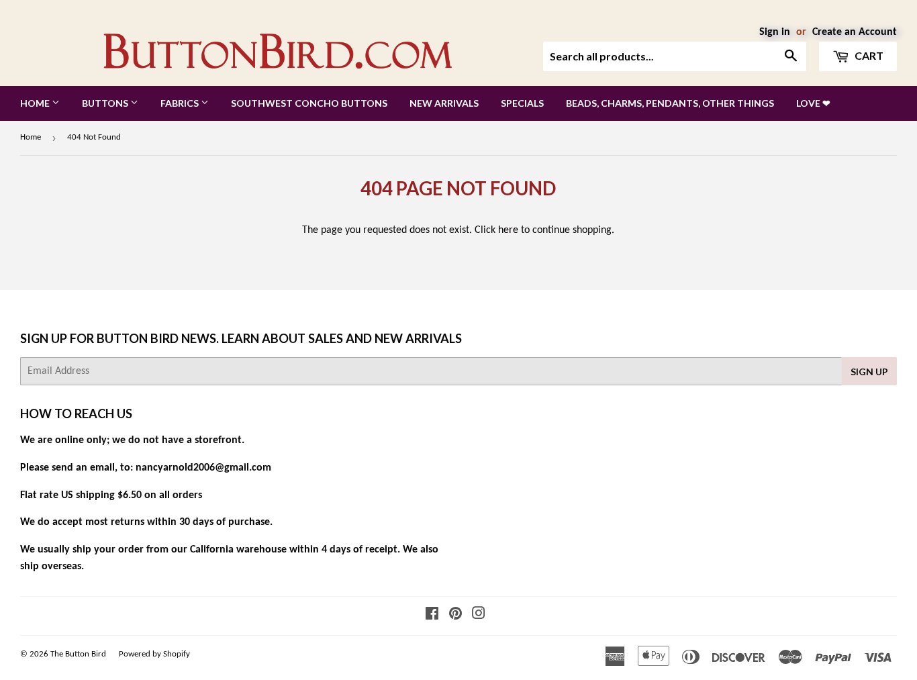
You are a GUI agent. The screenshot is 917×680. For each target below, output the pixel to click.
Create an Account (854, 32)
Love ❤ (813, 103)
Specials (522, 103)
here (508, 230)
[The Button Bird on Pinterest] (455, 615)
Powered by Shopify (154, 654)
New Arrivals (444, 103)
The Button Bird (78, 654)
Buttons (106, 103)
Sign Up (869, 371)
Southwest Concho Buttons (309, 103)
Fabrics (180, 103)
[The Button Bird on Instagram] (478, 615)
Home (36, 103)
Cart (868, 55)
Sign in (774, 32)
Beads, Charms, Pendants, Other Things (670, 103)
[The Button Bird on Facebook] (432, 615)
